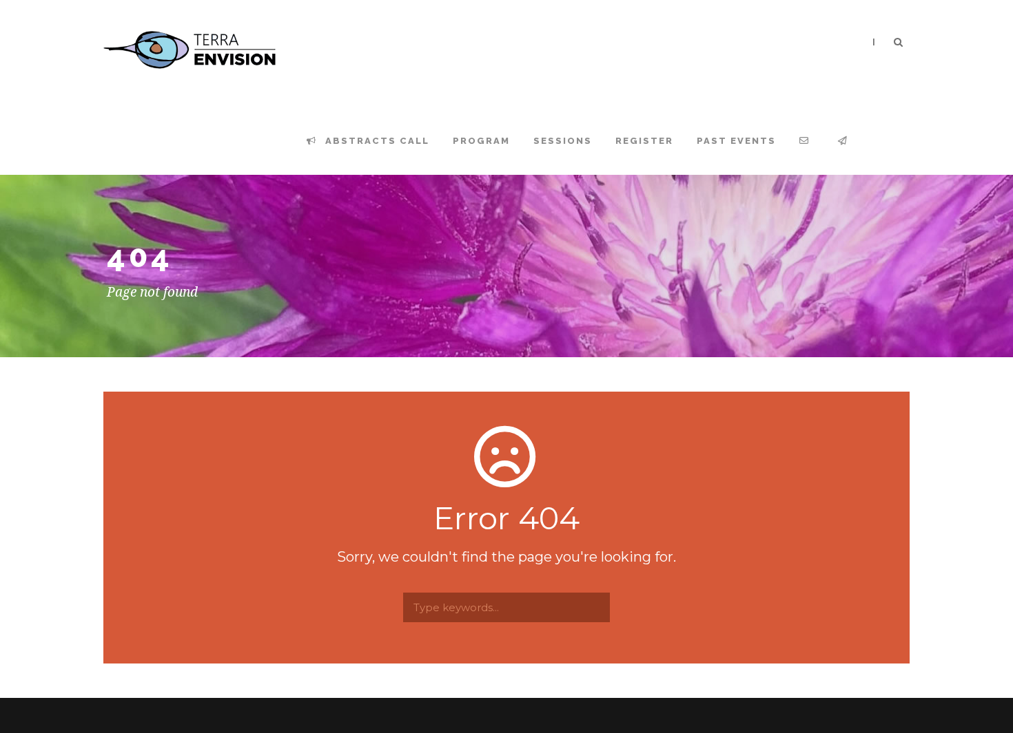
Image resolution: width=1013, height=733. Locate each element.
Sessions (562, 141)
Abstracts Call (375, 141)
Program (481, 141)
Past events (736, 141)
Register (644, 141)
